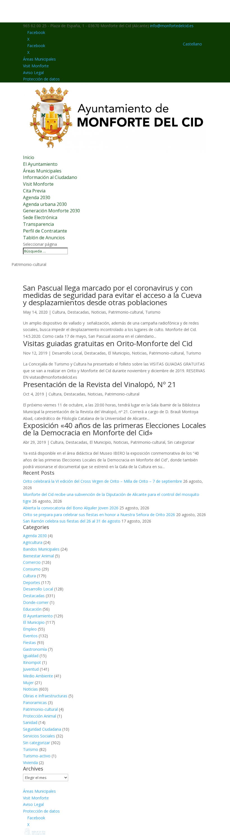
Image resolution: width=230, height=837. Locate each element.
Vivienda (30, 762)
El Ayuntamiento (40, 164)
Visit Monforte (36, 65)
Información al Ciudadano (50, 177)
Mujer (28, 682)
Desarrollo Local (67, 353)
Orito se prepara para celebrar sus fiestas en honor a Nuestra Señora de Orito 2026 (99, 514)
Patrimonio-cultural (125, 312)
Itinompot (32, 662)
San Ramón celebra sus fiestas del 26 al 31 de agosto (71, 521)
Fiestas (29, 642)
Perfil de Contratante (45, 231)
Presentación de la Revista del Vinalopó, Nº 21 (99, 384)
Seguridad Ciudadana (42, 729)
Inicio (28, 157)
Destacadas (78, 312)
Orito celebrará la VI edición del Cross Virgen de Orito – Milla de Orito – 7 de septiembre (102, 481)
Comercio (32, 562)
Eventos (30, 635)
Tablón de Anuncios (44, 237)
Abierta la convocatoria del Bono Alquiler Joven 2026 (70, 508)
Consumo (32, 569)
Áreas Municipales (39, 59)
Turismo (152, 312)
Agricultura (32, 542)
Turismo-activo (36, 755)
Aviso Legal (33, 72)
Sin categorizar (180, 442)
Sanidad (30, 722)
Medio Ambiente (38, 676)
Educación (32, 609)
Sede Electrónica (40, 217)
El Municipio (119, 353)
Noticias (98, 312)
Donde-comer (36, 602)
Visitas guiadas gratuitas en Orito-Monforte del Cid (107, 343)
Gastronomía (35, 649)
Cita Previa (34, 191)
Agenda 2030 (36, 197)
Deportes (31, 582)
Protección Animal (39, 716)
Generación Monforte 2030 (51, 211)
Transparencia (38, 224)
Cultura (58, 312)
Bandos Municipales (41, 549)
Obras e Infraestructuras (45, 695)
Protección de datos (41, 79)
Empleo (30, 629)
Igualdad (30, 655)
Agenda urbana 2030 (45, 204)
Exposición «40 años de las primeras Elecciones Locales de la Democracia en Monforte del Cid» (114, 429)
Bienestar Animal (38, 555)
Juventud (31, 669)
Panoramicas (35, 702)
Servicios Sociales (39, 736)
